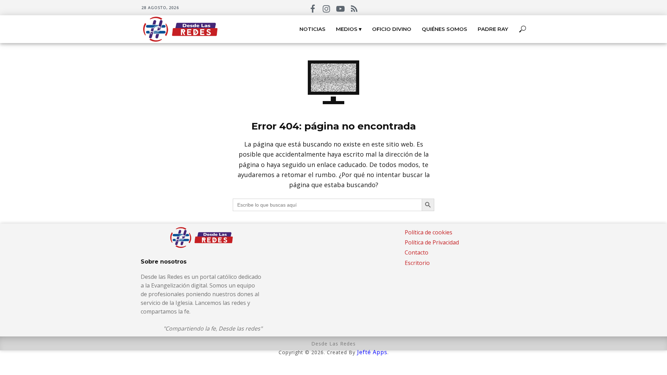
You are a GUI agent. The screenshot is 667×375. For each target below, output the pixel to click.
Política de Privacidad (432, 242)
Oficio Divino (391, 29)
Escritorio (417, 263)
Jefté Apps (372, 352)
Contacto (416, 252)
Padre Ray (493, 29)
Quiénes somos (444, 29)
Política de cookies (428, 232)
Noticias (312, 29)
